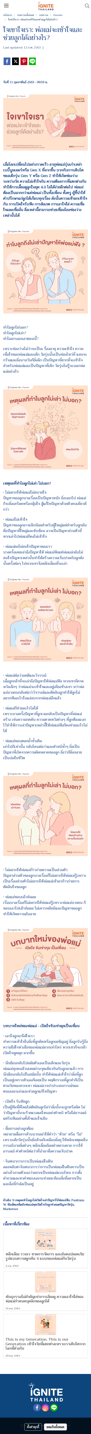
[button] (85, 6)
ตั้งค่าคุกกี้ (33, 1427)
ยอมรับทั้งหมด (55, 1427)
